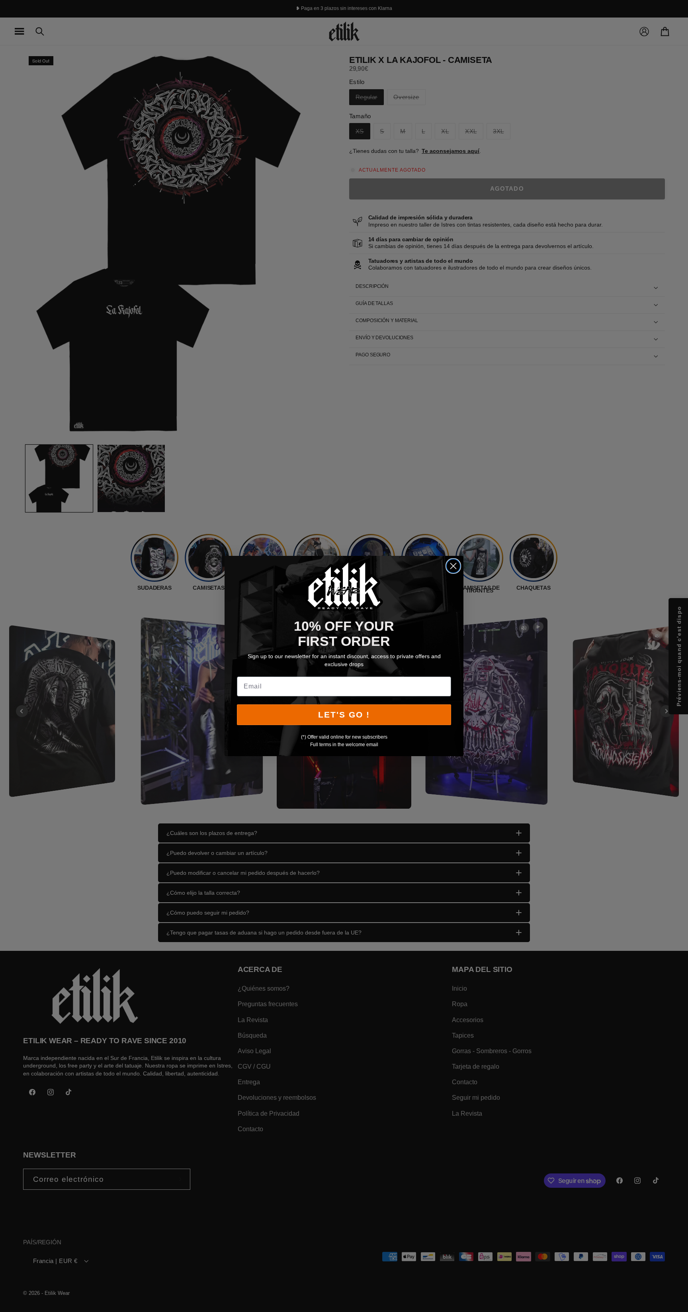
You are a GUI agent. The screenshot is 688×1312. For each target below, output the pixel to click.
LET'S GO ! (344, 714)
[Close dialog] (453, 566)
